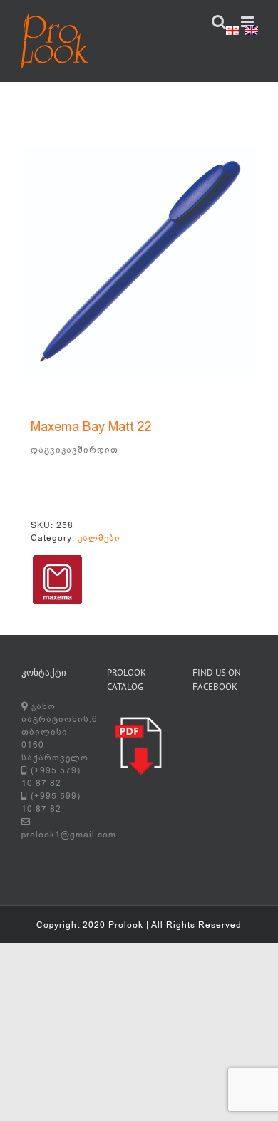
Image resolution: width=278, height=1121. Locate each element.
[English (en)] (251, 32)
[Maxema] (57, 579)
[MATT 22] (139, 263)
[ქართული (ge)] (232, 32)
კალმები (99, 538)
